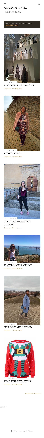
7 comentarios (17, 330)
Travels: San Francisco (18, 265)
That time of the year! (18, 381)
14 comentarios (17, 268)
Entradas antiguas (32, 393)
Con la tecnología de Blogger (24, 431)
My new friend (12, 153)
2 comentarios (17, 156)
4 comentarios (17, 384)
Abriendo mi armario (15, 8)
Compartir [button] (7, 88)
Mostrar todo (12, 25)
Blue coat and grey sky (18, 327)
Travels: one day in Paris (19, 85)
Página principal (12, 12)
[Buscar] (39, 3)
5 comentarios (16, 88)
